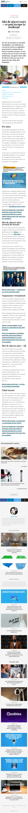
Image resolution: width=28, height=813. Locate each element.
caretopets (16, 585)
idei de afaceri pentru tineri (7, 585)
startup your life (22, 582)
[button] (22, 1)
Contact (13, 807)
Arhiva (24, 805)
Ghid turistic (5, 98)
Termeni (16, 805)
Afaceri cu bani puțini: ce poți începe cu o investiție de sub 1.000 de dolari (13, 328)
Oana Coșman (14, 31)
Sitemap (20, 805)
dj (25, 585)
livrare (8, 582)
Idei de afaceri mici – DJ (8, 96)
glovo (4, 582)
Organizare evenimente (7, 94)
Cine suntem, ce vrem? (6, 805)
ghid (12, 582)
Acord (13, 805)
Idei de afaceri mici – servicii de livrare (11, 92)
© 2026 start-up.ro (14, 811)
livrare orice (22, 584)
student (15, 582)
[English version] (20, 1)
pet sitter (22, 585)
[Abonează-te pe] (13, 35)
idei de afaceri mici (15, 584)
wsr (3, 584)
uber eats (8, 584)
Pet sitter (4, 90)
